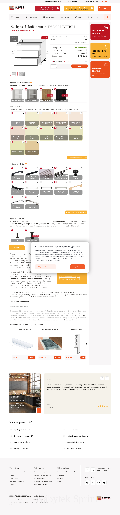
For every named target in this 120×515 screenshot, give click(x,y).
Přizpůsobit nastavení (45, 267)
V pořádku (77, 267)
